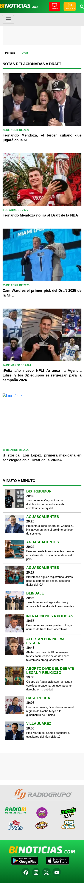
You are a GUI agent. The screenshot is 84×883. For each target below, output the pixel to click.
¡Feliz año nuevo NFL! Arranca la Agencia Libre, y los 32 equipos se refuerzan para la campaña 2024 (42, 375)
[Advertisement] (42, 30)
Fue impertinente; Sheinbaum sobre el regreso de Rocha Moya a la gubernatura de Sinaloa (50, 711)
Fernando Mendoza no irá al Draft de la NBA (40, 215)
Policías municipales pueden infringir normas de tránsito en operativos (49, 627)
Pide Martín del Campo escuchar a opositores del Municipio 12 (48, 734)
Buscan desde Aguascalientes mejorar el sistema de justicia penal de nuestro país (50, 555)
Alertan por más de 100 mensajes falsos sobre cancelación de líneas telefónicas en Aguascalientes (48, 656)
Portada (10, 52)
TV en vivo (54, 9)
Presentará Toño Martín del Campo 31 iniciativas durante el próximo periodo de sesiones (50, 529)
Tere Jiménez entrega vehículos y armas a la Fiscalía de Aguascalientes (50, 604)
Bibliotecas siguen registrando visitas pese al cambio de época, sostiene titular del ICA (49, 580)
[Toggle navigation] (8, 19)
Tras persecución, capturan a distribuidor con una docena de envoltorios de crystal (45, 504)
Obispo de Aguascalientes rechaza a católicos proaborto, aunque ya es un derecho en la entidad (49, 685)
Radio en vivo (70, 9)
